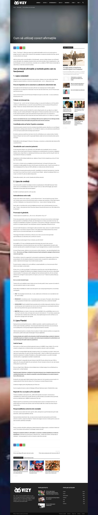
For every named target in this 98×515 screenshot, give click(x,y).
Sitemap (78, 513)
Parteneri (69, 513)
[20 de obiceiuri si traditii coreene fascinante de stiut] (36, 466)
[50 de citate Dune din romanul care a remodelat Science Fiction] (80, 116)
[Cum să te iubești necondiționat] (66, 91)
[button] (83, 2)
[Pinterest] (21, 48)
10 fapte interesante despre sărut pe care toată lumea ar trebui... (67, 110)
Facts (60, 2)
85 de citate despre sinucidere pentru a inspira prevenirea (67, 122)
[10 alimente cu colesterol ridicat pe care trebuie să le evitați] (66, 79)
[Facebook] (14, 48)
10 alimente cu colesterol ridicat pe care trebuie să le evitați (77, 78)
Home (14, 7)
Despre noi (74, 513)
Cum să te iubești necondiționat (77, 90)
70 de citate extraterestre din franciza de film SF (49, 453)
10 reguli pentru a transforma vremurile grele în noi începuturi (72, 68)
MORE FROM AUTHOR (28, 457)
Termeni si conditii (62, 513)
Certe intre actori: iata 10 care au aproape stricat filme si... (79, 110)
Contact (83, 513)
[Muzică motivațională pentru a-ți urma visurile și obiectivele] (66, 85)
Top (78, 2)
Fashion (67, 2)
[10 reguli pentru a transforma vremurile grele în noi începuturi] (74, 58)
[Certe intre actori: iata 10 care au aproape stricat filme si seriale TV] (80, 104)
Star (73, 2)
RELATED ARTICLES (18, 457)
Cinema (38, 2)
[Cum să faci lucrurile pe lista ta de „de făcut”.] (41, 499)
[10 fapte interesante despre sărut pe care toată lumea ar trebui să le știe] (68, 104)
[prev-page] (14, 475)
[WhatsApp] (24, 48)
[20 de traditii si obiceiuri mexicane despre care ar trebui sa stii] (52, 466)
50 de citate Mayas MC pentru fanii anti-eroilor (23, 453)
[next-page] (16, 475)
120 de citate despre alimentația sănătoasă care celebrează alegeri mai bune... (52, 492)
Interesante (52, 2)
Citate (44, 2)
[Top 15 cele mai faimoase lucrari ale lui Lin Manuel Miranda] (20, 466)
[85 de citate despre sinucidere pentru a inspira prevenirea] (68, 116)
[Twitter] (17, 48)
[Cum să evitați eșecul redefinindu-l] (41, 505)
